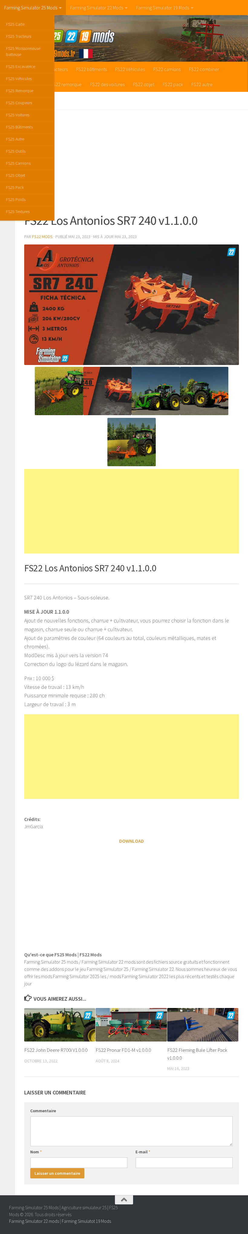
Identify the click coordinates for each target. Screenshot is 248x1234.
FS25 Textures (18, 211)
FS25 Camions (18, 163)
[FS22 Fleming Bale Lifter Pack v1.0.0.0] (202, 1025)
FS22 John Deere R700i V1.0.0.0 (55, 1050)
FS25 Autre (15, 139)
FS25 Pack (15, 187)
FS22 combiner (204, 69)
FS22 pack (173, 84)
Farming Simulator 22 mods (34, 1221)
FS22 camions (167, 69)
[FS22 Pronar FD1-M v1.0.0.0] (131, 1025)
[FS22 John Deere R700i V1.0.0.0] (59, 1025)
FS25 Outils (15, 151)
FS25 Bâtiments (19, 127)
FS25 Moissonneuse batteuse (23, 51)
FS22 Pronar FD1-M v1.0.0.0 (123, 1050)
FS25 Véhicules (19, 78)
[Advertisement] (131, 161)
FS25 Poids (15, 199)
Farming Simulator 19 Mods (162, 8)
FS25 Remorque (19, 90)
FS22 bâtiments (91, 69)
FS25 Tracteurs (18, 36)
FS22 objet (143, 84)
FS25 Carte (15, 24)
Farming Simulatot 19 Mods (86, 1221)
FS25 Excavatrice (20, 66)
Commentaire (43, 1110)
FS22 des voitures (107, 84)
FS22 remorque (66, 84)
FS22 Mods (42, 236)
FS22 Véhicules (130, 69)
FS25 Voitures (17, 115)
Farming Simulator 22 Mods (96, 8)
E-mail (142, 1152)
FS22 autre (202, 84)
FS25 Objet (15, 175)
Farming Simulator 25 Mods (30, 8)
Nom (36, 1152)
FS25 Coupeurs (19, 102)
